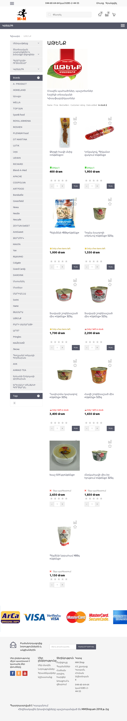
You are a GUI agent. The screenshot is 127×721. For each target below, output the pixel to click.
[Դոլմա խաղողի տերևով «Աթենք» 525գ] (99, 213)
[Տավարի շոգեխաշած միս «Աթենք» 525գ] (99, 293)
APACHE (17, 176)
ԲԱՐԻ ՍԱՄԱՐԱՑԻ (23, 324)
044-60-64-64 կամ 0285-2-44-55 (62, 3)
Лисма (16, 349)
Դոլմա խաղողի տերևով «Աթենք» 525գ (98, 234)
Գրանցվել (111, 3)
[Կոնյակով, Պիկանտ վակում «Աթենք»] (99, 132)
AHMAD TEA (19, 370)
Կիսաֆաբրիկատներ (61, 98)
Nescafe (17, 219)
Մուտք (100, 3)
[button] (38, 43)
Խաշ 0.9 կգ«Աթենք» (62, 474)
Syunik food (19, 115)
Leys (15, 152)
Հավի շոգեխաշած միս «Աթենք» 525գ (99, 396)
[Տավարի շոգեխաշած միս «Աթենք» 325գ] (65, 293)
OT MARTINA (20, 139)
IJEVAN (17, 158)
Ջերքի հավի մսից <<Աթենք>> (61, 153)
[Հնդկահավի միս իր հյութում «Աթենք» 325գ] (99, 455)
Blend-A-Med (20, 170)
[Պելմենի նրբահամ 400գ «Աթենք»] (65, 536)
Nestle (16, 213)
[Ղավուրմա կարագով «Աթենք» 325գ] (65, 374)
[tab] (26, 78)
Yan (15, 250)
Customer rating (77, 105)
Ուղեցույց (62, 662)
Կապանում (40, 705)
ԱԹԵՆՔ (17, 318)
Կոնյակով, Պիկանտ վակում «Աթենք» (97, 153)
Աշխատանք (45, 677)
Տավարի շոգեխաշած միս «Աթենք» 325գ (64, 315)
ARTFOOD (18, 189)
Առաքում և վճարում (63, 683)
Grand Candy (19, 269)
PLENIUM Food (20, 133)
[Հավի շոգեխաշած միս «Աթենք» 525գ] (99, 374)
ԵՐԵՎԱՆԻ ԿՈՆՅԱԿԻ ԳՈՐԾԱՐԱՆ (24, 386)
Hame (16, 306)
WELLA (16, 102)
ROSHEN (17, 127)
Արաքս (17, 96)
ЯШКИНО (18, 256)
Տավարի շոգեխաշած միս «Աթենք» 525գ (98, 315)
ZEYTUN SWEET (21, 226)
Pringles (17, 337)
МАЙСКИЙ (18, 343)
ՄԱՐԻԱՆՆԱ (19, 293)
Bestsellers (64, 105)
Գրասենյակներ (47, 673)
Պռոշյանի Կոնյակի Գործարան (24, 356)
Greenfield (18, 201)
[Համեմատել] (75, 118)
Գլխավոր (15, 36)
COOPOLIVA (19, 182)
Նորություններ (46, 669)
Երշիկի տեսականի (59, 94)
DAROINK (18, 275)
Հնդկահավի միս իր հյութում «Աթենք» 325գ (99, 476)
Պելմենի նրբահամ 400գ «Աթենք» (65, 557)
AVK (15, 364)
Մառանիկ (19, 281)
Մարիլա (17, 287)
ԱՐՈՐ (16, 330)
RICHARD (18, 164)
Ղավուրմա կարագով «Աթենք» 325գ (63, 396)
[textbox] (68, 14)
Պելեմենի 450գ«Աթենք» (64, 232)
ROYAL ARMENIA (22, 121)
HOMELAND (19, 90)
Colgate (17, 263)
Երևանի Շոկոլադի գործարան (24, 377)
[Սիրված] (75, 122)
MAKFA (17, 244)
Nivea (16, 207)
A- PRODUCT (20, 84)
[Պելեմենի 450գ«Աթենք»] (64, 213)
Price (56, 105)
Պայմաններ (63, 666)
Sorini (16, 300)
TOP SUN (18, 108)
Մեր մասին (44, 665)
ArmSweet (18, 232)
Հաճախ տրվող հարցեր (61, 673)
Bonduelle (18, 195)
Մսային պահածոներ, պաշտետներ (70, 90)
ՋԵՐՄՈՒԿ (18, 238)
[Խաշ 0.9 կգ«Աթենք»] (65, 455)
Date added (91, 105)
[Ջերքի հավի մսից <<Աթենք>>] (64, 132)
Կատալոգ (7, 25)
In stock (102, 105)
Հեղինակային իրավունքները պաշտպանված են (49, 709)
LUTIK (16, 145)
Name (50, 105)
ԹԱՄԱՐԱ (18, 312)
